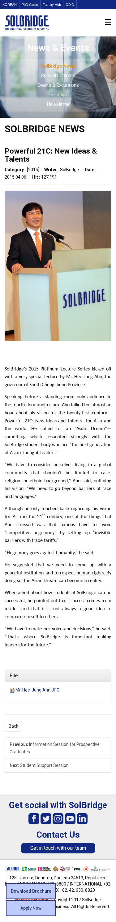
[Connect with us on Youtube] (70, 818)
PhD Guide (30, 4)
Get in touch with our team (58, 848)
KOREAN (9, 4)
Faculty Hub (52, 4)
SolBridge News (58, 66)
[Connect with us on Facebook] (33, 818)
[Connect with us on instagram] (58, 818)
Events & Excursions (58, 85)
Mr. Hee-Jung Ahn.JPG (37, 689)
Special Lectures (58, 75)
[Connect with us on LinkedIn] (82, 818)
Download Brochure (31, 891)
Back (13, 726)
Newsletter (58, 104)
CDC (70, 4)
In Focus (58, 95)
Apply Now (30, 908)
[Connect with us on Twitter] (46, 818)
